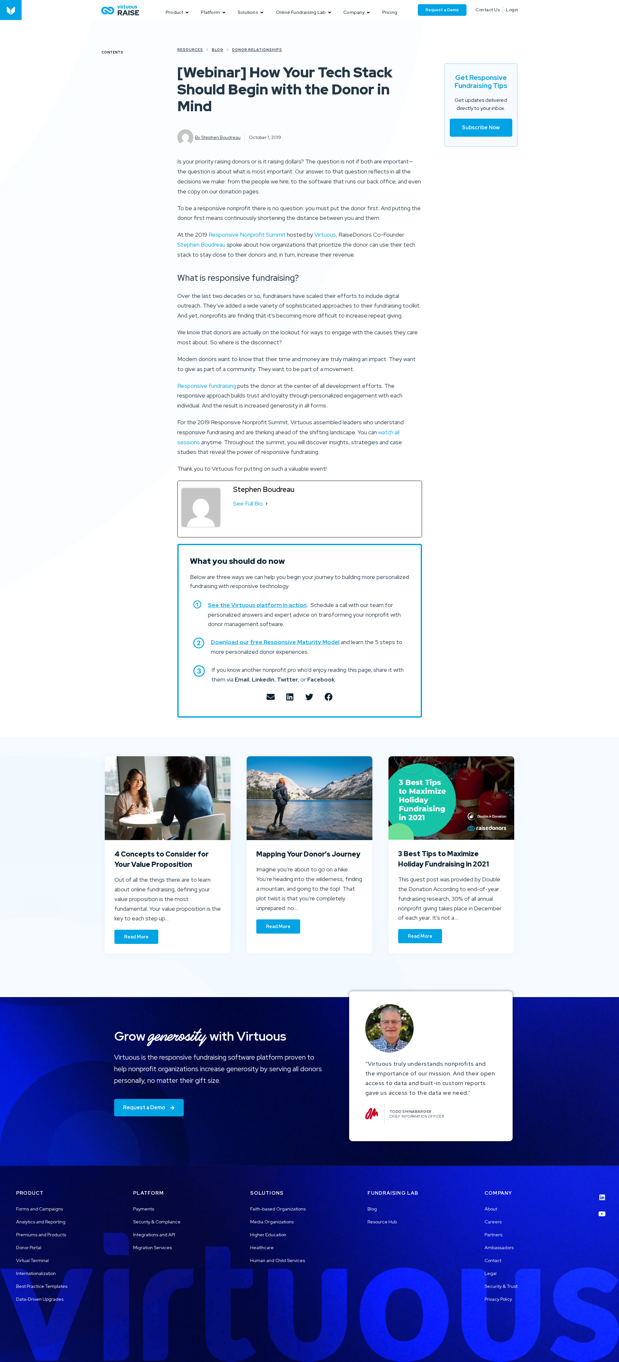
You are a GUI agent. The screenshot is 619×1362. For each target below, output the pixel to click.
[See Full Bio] (266, 504)
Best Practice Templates (41, 1286)
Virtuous (325, 234)
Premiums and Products (41, 1235)
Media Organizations (272, 1222)
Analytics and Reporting (40, 1222)
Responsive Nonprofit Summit (247, 234)
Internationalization (36, 1273)
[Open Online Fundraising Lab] (329, 12)
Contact (493, 1260)
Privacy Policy (498, 1299)
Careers (493, 1222)
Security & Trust (501, 1286)
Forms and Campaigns (39, 1209)
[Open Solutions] (262, 12)
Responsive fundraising (206, 385)
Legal (490, 1273)
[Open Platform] (223, 12)
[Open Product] (187, 12)
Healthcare (262, 1247)
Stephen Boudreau (201, 244)
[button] (270, 697)
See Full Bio (248, 503)
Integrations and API (154, 1235)
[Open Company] (368, 12)
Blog (372, 1209)
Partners (493, 1235)
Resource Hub (382, 1222)
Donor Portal (28, 1247)
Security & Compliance (157, 1222)
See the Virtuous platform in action (257, 605)
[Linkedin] (602, 1193)
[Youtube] (602, 1210)
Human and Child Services (277, 1260)
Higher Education (268, 1235)
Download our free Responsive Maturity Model (275, 642)
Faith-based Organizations (278, 1209)
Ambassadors (499, 1247)
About (491, 1209)
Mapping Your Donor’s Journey (308, 853)
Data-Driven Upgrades (40, 1299)
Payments (143, 1209)
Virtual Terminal (32, 1260)
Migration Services (152, 1247)
